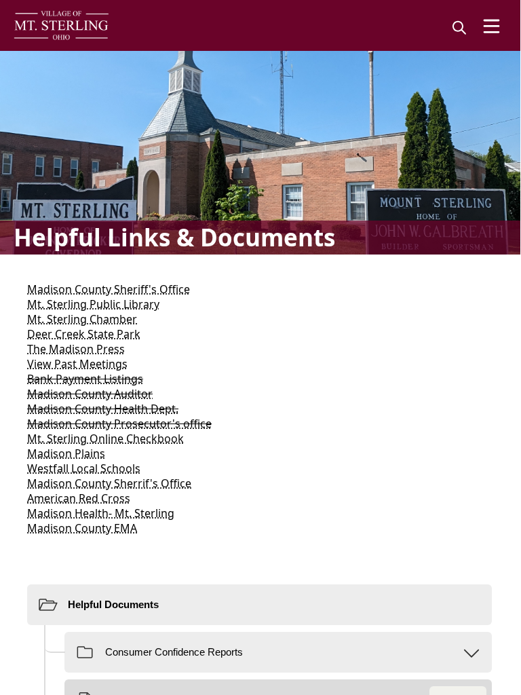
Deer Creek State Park (83, 333)
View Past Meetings (77, 363)
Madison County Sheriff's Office (108, 289)
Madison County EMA (82, 528)
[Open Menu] (491, 26)
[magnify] (459, 27)
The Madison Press (76, 348)
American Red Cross (78, 498)
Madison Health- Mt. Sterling (100, 513)
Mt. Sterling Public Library (93, 304)
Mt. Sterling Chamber (82, 319)
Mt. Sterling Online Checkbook (105, 438)
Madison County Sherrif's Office (109, 483)
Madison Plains (66, 453)
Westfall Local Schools (83, 468)
